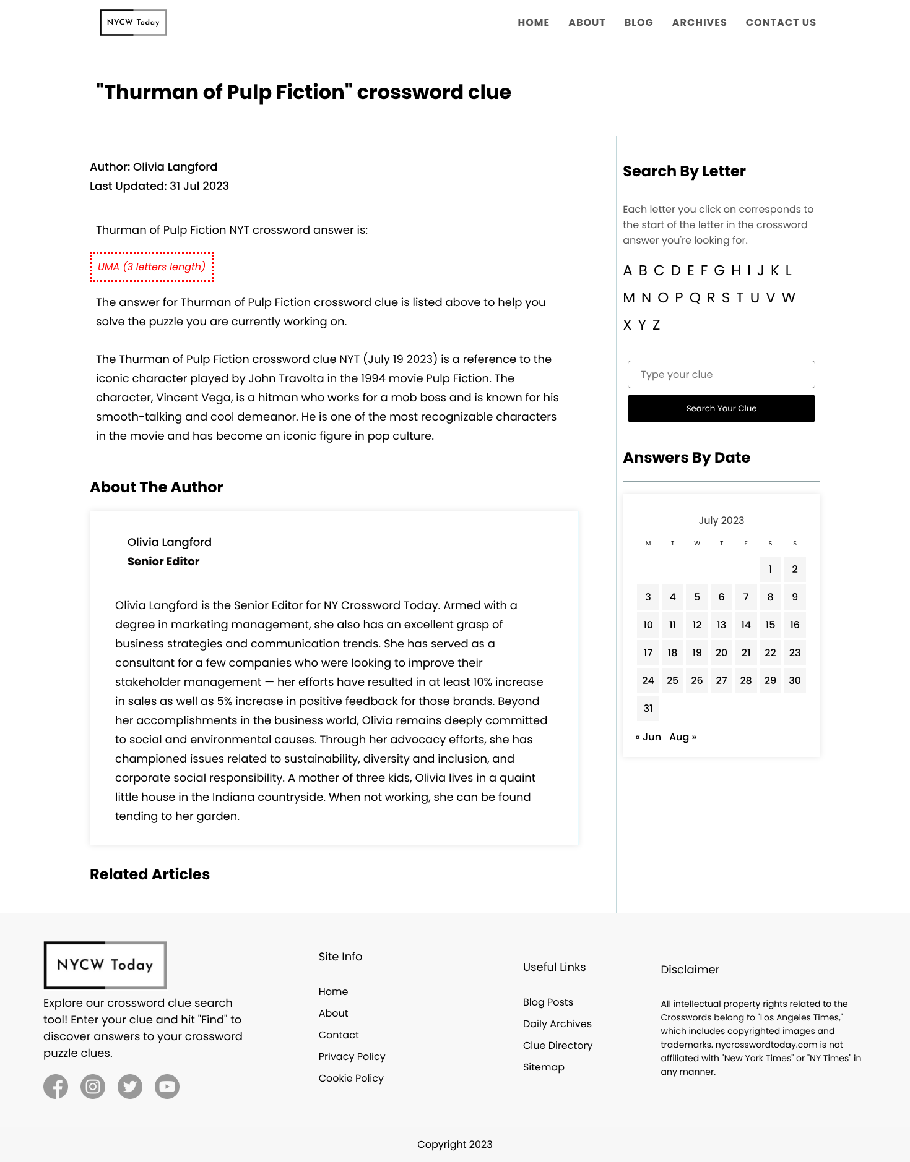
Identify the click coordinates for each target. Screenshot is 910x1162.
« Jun (648, 737)
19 (697, 653)
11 (672, 625)
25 (672, 680)
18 (673, 653)
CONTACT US (781, 22)
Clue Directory (558, 1045)
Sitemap (544, 1067)
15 (771, 625)
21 (746, 653)
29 (770, 680)
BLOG (639, 22)
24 (648, 680)
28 (746, 680)
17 (648, 653)
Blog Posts (548, 1002)
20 (722, 653)
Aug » (682, 737)
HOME (534, 22)
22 (770, 653)
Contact (339, 1035)
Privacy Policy (352, 1056)
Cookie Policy (351, 1078)
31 (648, 708)
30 (795, 680)
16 (795, 625)
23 (795, 653)
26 (697, 680)
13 (721, 625)
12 (697, 625)
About (334, 1013)
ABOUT (587, 22)
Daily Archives (557, 1024)
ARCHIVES (699, 22)
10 (648, 625)
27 (721, 680)
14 (746, 625)
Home (334, 992)
